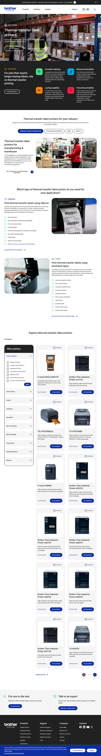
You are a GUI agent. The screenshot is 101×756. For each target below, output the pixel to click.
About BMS (63, 727)
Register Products (45, 737)
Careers (62, 737)
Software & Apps (25, 737)
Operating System (12, 452)
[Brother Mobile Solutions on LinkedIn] (84, 727)
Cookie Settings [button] (78, 750)
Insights (47, 9)
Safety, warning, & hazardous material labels (21, 244)
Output (8, 400)
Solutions (37, 9)
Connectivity (10, 443)
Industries (9, 409)
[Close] (95, 2)
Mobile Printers (24, 727)
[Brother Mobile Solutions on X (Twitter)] (92, 727)
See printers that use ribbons (13, 250)
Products (25, 9)
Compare (58, 347)
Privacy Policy (8, 751)
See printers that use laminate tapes (63, 316)
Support (74, 9)
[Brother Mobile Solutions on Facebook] (80, 727)
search (95, 9)
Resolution (9, 417)
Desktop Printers (25, 730)
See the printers (14, 48)
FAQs (41, 740)
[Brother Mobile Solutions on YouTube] (88, 727)
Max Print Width (11, 434)
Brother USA (63, 730)
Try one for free (15, 706)
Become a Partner (65, 734)
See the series (42, 392)
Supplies (22, 740)
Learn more (68, 2)
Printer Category (11, 356)
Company (64, 723)
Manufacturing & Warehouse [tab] (30, 131)
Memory (8, 460)
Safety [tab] (78, 131)
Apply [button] (27, 384)
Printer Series (10, 391)
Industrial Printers (25, 734)
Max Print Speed (11, 426)
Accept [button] (92, 750)
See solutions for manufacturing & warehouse (17, 171)
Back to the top (40, 675)
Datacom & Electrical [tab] (54, 131)
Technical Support (45, 727)
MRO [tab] (69, 131)
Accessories (23, 743)
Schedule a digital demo (67, 708)
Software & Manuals (46, 730)
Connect (62, 740)
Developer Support (45, 734)
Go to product (56, 392)
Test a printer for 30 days (35, 48)
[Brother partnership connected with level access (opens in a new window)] (85, 9)
